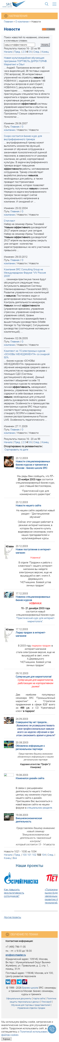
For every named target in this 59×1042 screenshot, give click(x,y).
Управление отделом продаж (31, 1007)
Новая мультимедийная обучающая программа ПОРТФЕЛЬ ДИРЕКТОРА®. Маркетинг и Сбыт (25, 61)
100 (24, 854)
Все (15, 858)
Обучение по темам (24, 934)
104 (44, 854)
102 (34, 854)
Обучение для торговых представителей (30, 1004)
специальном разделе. (40, 807)
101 (29, 854)
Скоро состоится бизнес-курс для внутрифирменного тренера (23, 137)
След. (36, 51)
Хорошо (6, 1039)
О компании (22, 21)
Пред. (17, 51)
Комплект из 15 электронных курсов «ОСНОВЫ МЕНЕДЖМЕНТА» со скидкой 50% (26, 354)
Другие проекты (12, 917)
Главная (8, 21)
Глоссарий (46, 1001)
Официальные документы (18, 998)
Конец (45, 51)
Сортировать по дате (16, 449)
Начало (8, 51)
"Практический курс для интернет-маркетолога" (35, 619)
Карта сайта (39, 998)
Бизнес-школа (30, 987)
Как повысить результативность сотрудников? (14, 893)
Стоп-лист (9, 220)
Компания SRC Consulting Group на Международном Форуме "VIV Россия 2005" (25, 273)
